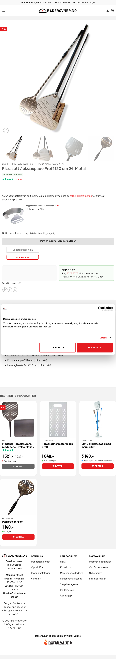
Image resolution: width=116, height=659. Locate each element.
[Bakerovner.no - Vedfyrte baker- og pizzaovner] (58, 10)
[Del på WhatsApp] (4, 289)
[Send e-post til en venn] (15, 289)
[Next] (108, 78)
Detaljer (103, 337)
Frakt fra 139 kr (64, 2)
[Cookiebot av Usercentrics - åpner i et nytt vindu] (100, 308)
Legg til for (37, 209)
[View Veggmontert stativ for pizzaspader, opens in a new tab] (58, 205)
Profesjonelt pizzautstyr (50, 164)
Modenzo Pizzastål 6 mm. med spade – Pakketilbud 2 (18, 445)
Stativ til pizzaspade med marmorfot (96, 445)
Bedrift (6, 164)
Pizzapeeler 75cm (12, 521)
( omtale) (18, 179)
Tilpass (56, 347)
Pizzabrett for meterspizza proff (57, 445)
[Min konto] (107, 10)
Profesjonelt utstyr (23, 164)
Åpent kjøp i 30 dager (85, 2)
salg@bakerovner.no (81, 195)
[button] (4, 10)
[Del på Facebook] (9, 289)
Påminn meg (22, 257)
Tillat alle (95, 347)
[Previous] (7, 78)
